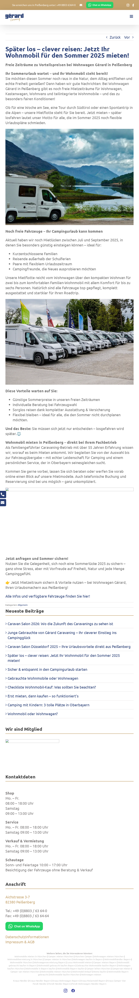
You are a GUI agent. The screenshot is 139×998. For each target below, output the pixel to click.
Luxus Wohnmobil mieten (79, 962)
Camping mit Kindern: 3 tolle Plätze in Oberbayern (48, 704)
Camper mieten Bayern (105, 962)
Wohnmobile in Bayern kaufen (41, 968)
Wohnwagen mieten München (109, 956)
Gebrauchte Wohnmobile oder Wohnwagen (43, 678)
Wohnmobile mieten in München (30, 956)
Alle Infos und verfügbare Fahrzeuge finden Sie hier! (47, 596)
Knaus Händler (20, 980)
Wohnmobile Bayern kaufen (71, 968)
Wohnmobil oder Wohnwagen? (33, 713)
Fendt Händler (40, 983)
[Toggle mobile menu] (132, 16)
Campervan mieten (121, 968)
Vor (127, 37)
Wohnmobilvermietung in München (24, 959)
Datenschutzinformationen (27, 936)
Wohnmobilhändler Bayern (117, 959)
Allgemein (23, 604)
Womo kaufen (100, 971)
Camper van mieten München (24, 971)
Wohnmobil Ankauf (82, 971)
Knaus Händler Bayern (40, 980)
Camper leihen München (98, 968)
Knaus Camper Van (116, 980)
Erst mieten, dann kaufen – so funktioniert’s (43, 696)
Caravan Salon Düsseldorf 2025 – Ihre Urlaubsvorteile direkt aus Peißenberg (69, 646)
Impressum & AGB (20, 941)
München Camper (83, 956)
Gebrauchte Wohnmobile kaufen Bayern (97, 965)
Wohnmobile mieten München (56, 971)
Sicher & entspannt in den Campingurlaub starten (47, 669)
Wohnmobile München (21, 962)
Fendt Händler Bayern (59, 983)
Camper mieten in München (57, 959)
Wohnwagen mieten (91, 974)
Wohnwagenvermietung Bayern (49, 962)
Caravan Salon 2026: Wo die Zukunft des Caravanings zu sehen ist (60, 623)
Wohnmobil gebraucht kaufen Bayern (56, 965)
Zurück (115, 37)
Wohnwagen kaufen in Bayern (88, 959)
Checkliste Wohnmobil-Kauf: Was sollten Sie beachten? (52, 687)
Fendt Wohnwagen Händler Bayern (89, 983)
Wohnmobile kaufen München (65, 974)
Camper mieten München (60, 956)
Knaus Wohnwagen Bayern (66, 980)
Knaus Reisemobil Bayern (93, 980)
